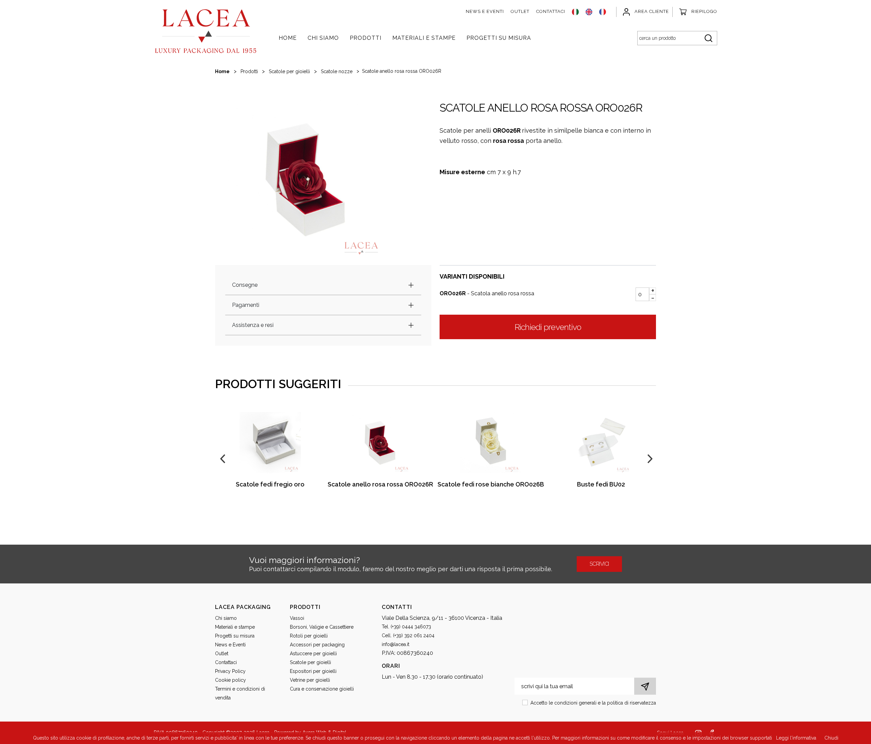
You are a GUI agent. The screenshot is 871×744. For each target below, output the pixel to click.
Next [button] (649, 457)
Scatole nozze (336, 71)
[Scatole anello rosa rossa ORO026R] (380, 442)
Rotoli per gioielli (309, 636)
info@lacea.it (395, 644)
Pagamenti (245, 305)
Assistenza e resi (253, 325)
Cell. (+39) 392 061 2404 (408, 635)
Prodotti (365, 38)
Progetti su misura (498, 38)
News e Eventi (485, 11)
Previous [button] (221, 457)
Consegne (245, 285)
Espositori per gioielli (313, 671)
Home (288, 38)
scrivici (599, 564)
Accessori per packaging (317, 644)
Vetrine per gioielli (310, 680)
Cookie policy (230, 680)
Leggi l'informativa (796, 738)
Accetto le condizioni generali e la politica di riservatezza (593, 703)
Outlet (520, 11)
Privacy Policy (230, 671)
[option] (306, 179)
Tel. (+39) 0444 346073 (406, 626)
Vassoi (297, 618)
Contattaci (550, 11)
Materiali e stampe (424, 38)
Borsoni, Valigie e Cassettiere (322, 627)
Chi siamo (323, 38)
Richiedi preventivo (547, 327)
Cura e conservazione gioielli (322, 689)
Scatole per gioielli (289, 71)
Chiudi (831, 738)
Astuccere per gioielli (313, 653)
